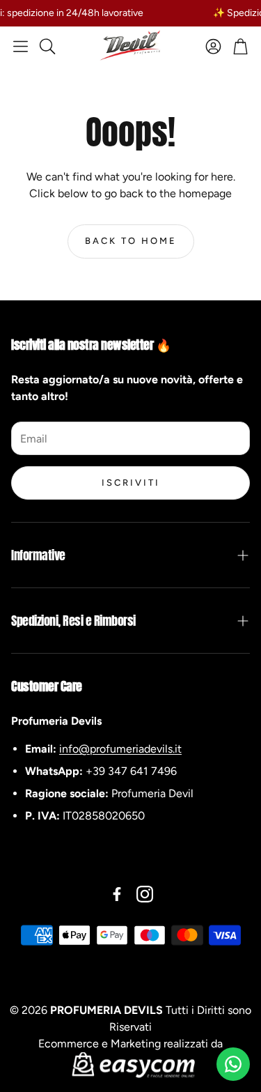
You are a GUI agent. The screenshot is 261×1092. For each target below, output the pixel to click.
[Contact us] (233, 1064)
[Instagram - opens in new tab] (144, 894)
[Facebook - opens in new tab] (117, 894)
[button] (20, 46)
